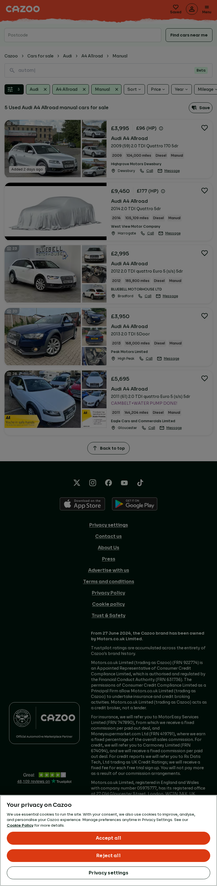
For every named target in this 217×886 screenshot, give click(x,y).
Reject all (108, 856)
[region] (108, 840)
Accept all (108, 838)
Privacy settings (108, 873)
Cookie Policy (20, 825)
